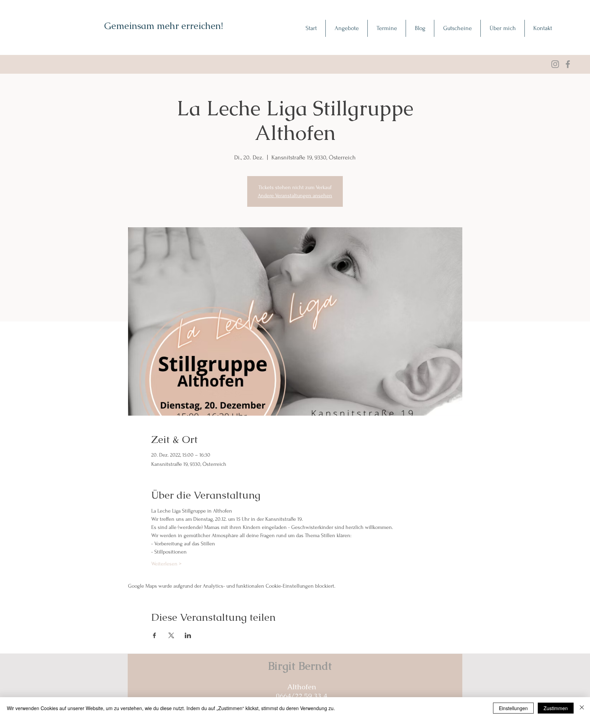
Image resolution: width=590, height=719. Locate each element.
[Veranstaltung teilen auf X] (171, 635)
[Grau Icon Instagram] (555, 64)
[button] (346, 28)
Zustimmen (556, 708)
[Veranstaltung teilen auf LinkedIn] (188, 635)
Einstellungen (513, 708)
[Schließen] (582, 708)
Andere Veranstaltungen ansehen (295, 195)
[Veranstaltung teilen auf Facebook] (154, 635)
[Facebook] (568, 64)
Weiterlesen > (166, 564)
